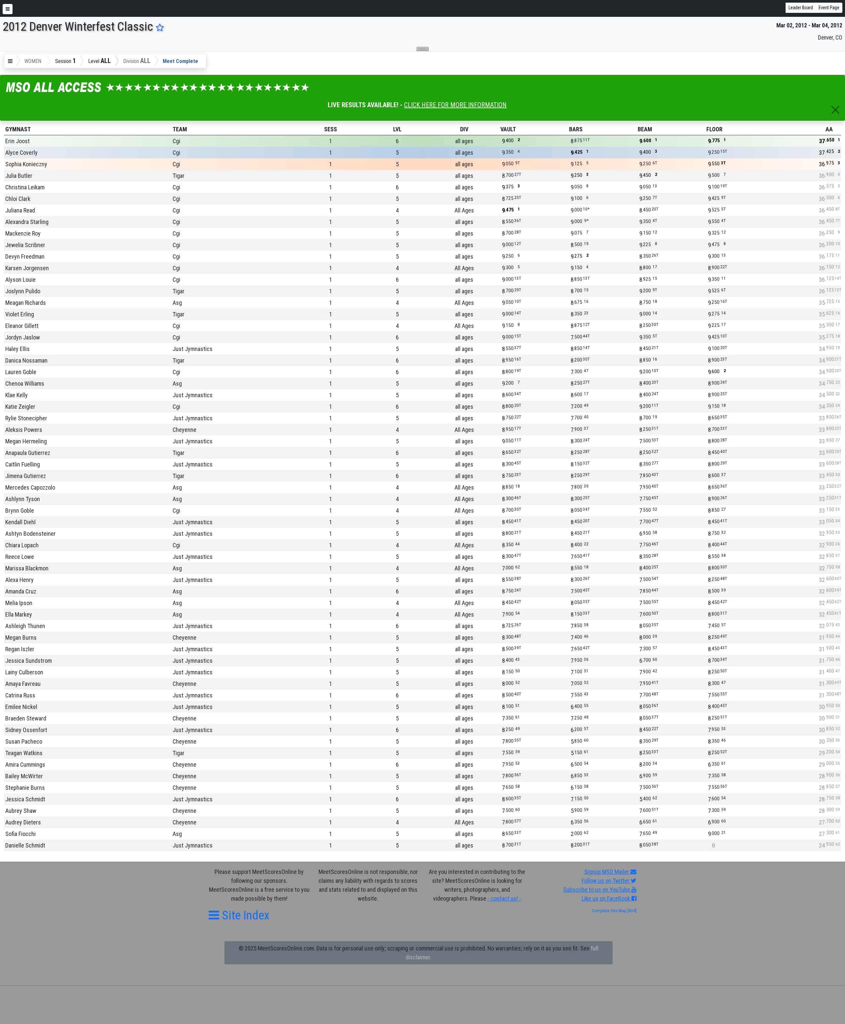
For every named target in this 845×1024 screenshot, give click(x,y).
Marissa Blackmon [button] (27, 568)
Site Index (244, 915)
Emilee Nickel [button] (21, 706)
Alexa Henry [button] (19, 579)
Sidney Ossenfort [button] (26, 729)
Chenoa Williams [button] (24, 383)
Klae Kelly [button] (16, 395)
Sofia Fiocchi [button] (20, 833)
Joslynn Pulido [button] (22, 291)
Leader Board (801, 7)
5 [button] (397, 152)
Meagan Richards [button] (25, 302)
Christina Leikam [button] (25, 187)
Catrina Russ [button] (20, 695)
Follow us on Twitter (606, 880)
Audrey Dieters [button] (23, 822)
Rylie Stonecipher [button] (26, 418)
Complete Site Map (609, 910)
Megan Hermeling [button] (26, 441)
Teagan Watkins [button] (24, 753)
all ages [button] (464, 141)
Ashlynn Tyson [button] (22, 499)
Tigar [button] (179, 175)
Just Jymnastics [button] (193, 348)
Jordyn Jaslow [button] (22, 337)
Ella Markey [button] (18, 614)
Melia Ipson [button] (18, 602)
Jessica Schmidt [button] (25, 799)
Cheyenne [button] (184, 429)
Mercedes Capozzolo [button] (30, 487)
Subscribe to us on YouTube (597, 889)
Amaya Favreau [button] (23, 683)
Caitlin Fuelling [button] (22, 464)
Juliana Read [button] (20, 210)
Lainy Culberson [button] (24, 672)
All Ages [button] (464, 210)
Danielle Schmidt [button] (25, 845)
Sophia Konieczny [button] (26, 164)
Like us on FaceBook (606, 898)
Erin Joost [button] (17, 141)
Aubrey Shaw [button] (20, 810)
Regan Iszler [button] (19, 649)
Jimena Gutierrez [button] (25, 475)
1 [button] (330, 141)
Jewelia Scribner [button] (25, 244)
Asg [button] (177, 302)
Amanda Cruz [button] (20, 591)
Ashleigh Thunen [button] (25, 626)
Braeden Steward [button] (25, 718)
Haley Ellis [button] (17, 348)
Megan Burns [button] (21, 637)
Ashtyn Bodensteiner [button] (30, 533)
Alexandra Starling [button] (27, 221)
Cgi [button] (176, 141)
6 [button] (397, 141)
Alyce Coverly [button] (21, 152)
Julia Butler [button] (18, 175)
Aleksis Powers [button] (23, 429)
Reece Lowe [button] (19, 556)
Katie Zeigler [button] (20, 406)
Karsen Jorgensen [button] (27, 268)
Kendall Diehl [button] (20, 522)
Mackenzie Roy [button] (23, 233)
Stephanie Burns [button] (25, 787)
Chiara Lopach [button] (22, 545)
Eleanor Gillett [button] (22, 325)
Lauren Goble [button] (20, 371)
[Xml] (631, 910)
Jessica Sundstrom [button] (28, 660)
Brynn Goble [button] (19, 510)
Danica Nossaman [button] (26, 360)
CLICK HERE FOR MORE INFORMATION (455, 105)
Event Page (829, 7)
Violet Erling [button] (19, 314)
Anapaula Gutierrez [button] (27, 452)
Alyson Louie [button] (20, 279)
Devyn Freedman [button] (25, 256)
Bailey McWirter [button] (24, 776)
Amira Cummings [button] (25, 764)
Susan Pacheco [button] (23, 741)
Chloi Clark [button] (17, 198)
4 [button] (397, 210)
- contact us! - (504, 898)
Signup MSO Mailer (607, 871)
